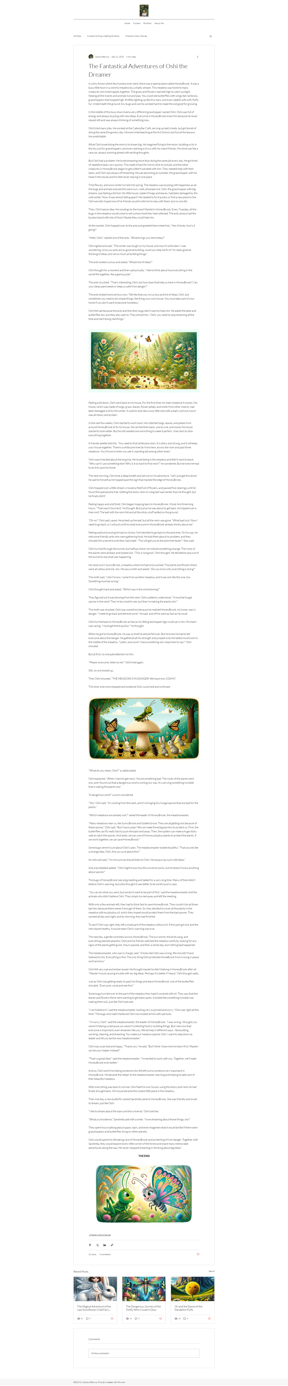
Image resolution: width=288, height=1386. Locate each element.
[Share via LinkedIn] (104, 1245)
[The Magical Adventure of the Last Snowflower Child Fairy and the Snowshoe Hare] (95, 1289)
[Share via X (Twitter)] (97, 1245)
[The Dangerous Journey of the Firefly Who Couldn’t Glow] (144, 1289)
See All (211, 1271)
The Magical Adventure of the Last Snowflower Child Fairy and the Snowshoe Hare (94, 1308)
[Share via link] (112, 1245)
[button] (210, 36)
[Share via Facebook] (89, 1245)
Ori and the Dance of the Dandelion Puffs (188, 1308)
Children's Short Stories (136, 36)
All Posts (77, 36)
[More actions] (198, 56)
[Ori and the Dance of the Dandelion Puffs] (192, 1289)
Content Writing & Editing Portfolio (103, 36)
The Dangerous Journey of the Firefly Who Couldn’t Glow (143, 1308)
